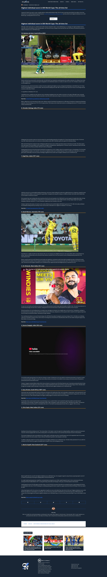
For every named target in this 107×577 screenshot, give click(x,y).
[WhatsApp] (79, 502)
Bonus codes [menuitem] (73, 1)
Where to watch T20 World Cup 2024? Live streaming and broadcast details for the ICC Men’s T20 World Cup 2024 (32, 548)
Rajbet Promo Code (74, 567)
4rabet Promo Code (74, 565)
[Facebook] (27, 502)
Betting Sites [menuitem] (80, 1)
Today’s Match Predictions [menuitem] (53, 1)
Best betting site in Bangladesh (76, 568)
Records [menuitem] (67, 1)
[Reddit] (53, 502)
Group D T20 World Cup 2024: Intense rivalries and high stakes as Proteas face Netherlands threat (73, 548)
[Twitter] (40, 502)
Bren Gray (53, 512)
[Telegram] (66, 502)
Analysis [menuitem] (61, 1)
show (56, 18)
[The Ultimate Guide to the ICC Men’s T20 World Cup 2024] (53, 541)
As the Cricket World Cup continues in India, (53, 14)
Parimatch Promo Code (75, 564)
